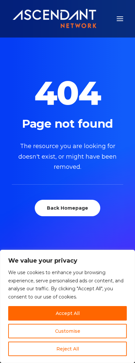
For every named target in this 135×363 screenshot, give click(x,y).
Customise (67, 331)
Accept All (68, 313)
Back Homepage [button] (67, 208)
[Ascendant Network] (54, 19)
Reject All (67, 349)
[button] (120, 19)
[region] (67, 306)
